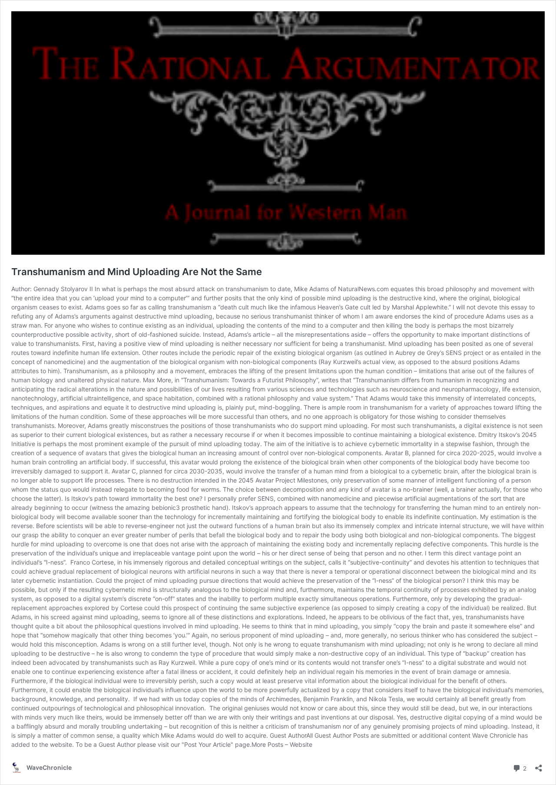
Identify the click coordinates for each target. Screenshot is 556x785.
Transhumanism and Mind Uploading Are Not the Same (136, 271)
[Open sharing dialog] (539, 765)
